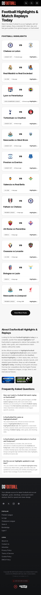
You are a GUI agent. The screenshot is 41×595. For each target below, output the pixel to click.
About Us (5, 541)
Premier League (7, 515)
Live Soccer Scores (21, 581)
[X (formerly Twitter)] (9, 504)
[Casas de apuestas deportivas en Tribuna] (23, 380)
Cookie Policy (6, 556)
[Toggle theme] (26, 3)
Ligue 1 (4, 530)
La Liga (4, 518)
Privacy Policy (6, 550)
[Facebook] (3, 504)
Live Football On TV (23, 576)
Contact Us (5, 544)
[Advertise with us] (8, 380)
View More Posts (20, 313)
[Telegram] (19, 504)
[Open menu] (37, 3)
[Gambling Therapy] (23, 586)
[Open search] (31, 3)
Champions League (8, 521)
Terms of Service (8, 553)
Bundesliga (5, 527)
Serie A (4, 524)
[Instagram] (14, 504)
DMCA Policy (6, 560)
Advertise (5, 547)
